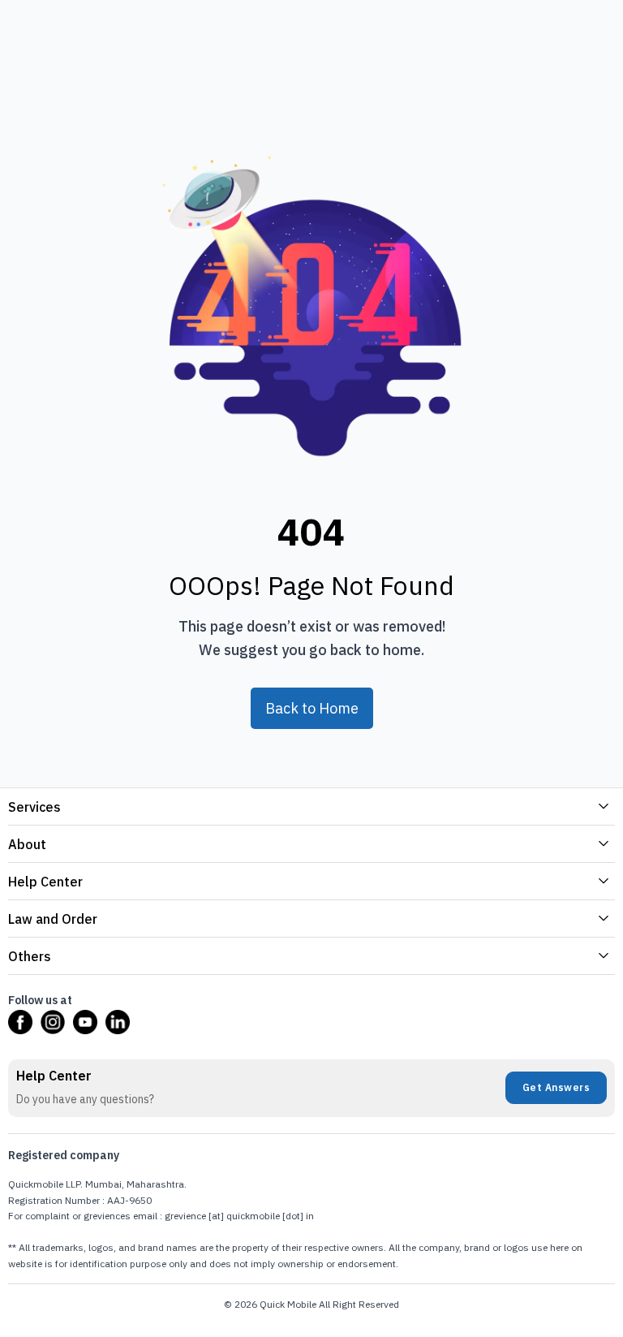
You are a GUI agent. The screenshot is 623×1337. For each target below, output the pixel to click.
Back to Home (312, 708)
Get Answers (556, 1087)
